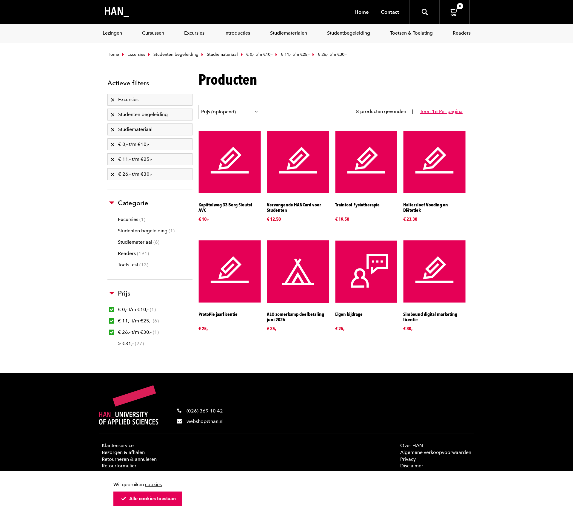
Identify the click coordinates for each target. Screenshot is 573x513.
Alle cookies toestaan (152, 498)
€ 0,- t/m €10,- (258, 54)
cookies (153, 484)
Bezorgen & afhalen (123, 452)
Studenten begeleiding (175, 54)
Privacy (408, 459)
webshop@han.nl (205, 421)
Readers (132, 253)
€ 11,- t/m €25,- (294, 54)
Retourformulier (119, 466)
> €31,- (130, 343)
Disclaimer (411, 466)
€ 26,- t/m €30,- (137, 332)
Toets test (132, 265)
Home (362, 12)
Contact (390, 12)
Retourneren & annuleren (129, 459)
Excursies (135, 54)
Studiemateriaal (222, 54)
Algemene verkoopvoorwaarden (435, 452)
